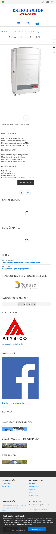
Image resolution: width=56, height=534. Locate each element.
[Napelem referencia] (14, 462)
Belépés (43, 2)
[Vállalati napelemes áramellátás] (14, 445)
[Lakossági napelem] (14, 429)
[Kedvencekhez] (26, 118)
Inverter (8, 32)
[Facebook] (21, 192)
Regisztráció (34, 487)
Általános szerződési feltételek (14, 505)
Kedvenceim (33, 496)
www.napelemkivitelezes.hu (12, 344)
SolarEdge (36, 32)
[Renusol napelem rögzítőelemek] (26, 285)
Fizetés (4, 511)
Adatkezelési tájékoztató (11, 508)
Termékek (5, 487)
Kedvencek (52, 2)
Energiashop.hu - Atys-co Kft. (13, 403)
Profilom (32, 490)
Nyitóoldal (6, 484)
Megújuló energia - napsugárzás (15, 269)
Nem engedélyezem (19, 530)
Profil (48, 2)
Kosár (31, 493)
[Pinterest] (28, 192)
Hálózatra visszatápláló (22, 32)
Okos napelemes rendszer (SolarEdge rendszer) (21, 262)
